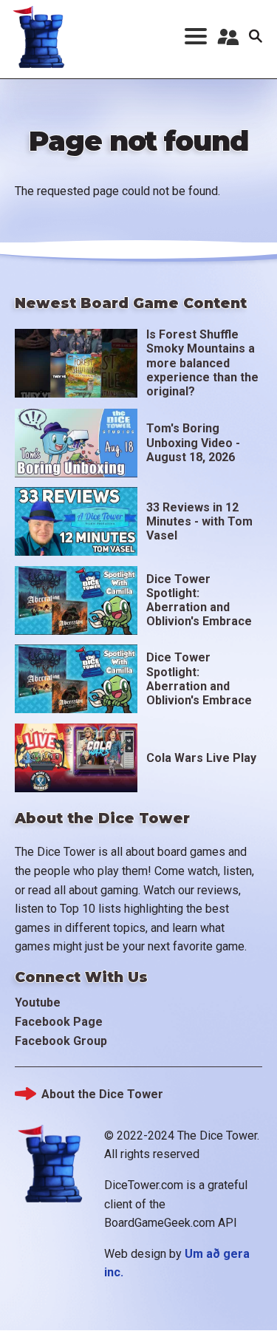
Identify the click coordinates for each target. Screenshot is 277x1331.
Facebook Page (59, 1022)
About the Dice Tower (102, 1094)
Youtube (38, 1002)
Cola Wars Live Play (201, 758)
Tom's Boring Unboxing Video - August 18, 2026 (193, 442)
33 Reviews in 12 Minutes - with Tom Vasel (199, 521)
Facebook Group (61, 1041)
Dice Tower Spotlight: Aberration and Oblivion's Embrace (199, 600)
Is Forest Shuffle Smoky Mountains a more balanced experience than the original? (202, 362)
